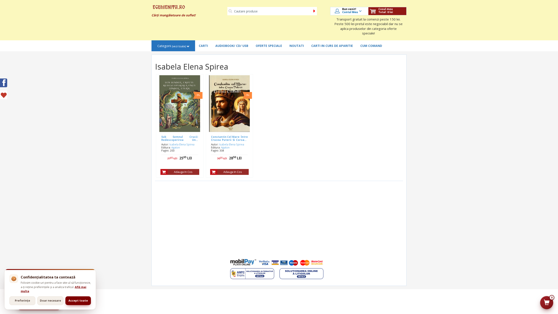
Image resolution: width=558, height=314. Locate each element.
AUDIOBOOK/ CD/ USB (231, 46)
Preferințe (22, 300)
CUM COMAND (371, 46)
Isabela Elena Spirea (181, 144)
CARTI (203, 46)
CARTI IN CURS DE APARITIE (332, 46)
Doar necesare (50, 300)
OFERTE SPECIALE (269, 46)
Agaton (175, 147)
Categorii (171, 46)
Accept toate (78, 300)
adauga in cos (183, 172)
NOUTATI (296, 46)
